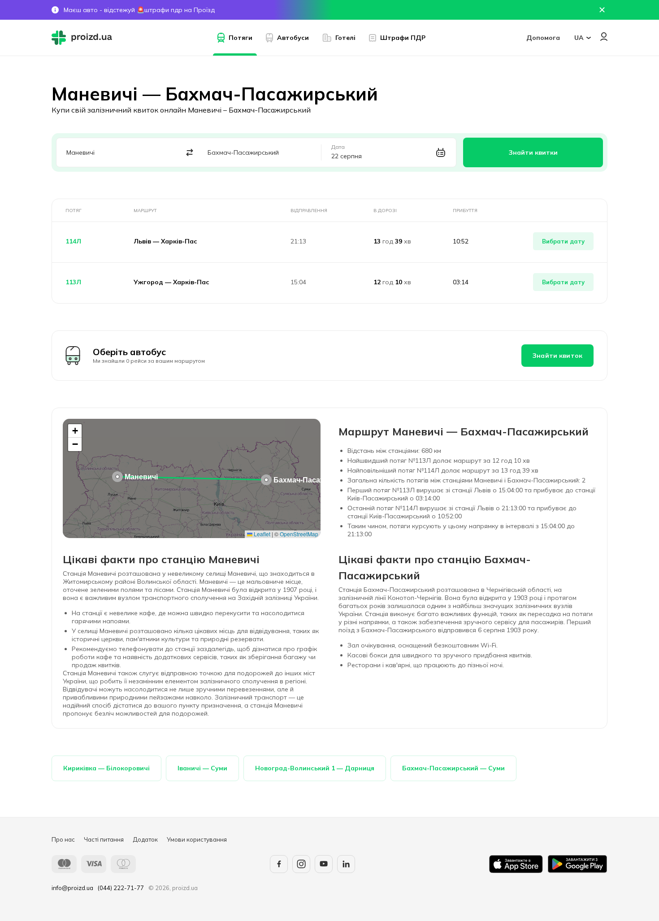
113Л (73, 282)
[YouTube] (324, 864)
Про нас (63, 839)
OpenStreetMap (299, 534)
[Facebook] (279, 864)
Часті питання (104, 839)
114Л (73, 241)
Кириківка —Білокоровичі (106, 768)
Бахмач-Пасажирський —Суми (453, 768)
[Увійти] (603, 36)
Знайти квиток (557, 356)
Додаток (145, 839)
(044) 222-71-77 (121, 887)
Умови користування (197, 839)
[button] (117, 476)
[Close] (602, 9)
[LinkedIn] (346, 864)
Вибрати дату (563, 241)
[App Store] (516, 864)
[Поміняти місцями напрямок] (190, 152)
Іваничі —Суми (202, 768)
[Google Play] (577, 864)
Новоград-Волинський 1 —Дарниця (314, 768)
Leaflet (261, 534)
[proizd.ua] (84, 37)
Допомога (543, 38)
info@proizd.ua (72, 887)
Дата (338, 147)
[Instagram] (301, 864)
